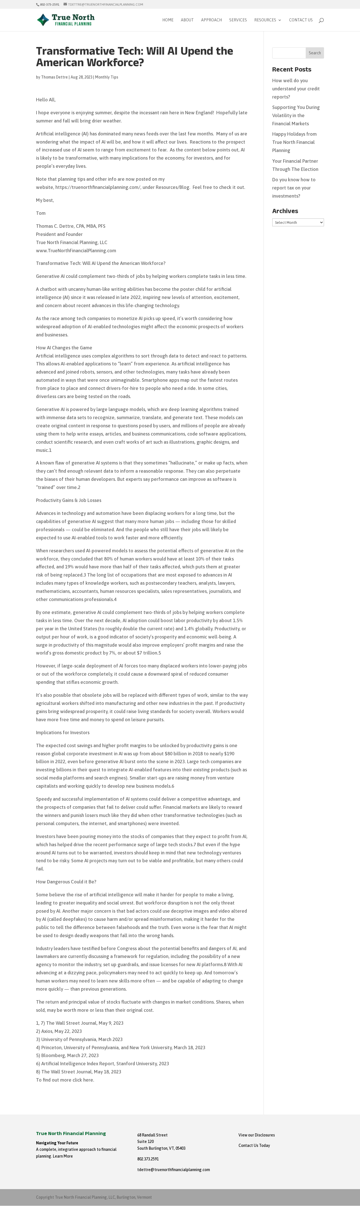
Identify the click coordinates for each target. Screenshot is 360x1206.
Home (168, 20)
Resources (265, 20)
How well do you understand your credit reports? (296, 89)
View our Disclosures (256, 1135)
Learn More (63, 1156)
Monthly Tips (106, 77)
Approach (211, 20)
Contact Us (301, 20)
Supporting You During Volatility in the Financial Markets (296, 115)
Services (238, 20)
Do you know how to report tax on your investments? (294, 188)
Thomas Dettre (54, 77)
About (187, 20)
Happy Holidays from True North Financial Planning (294, 142)
